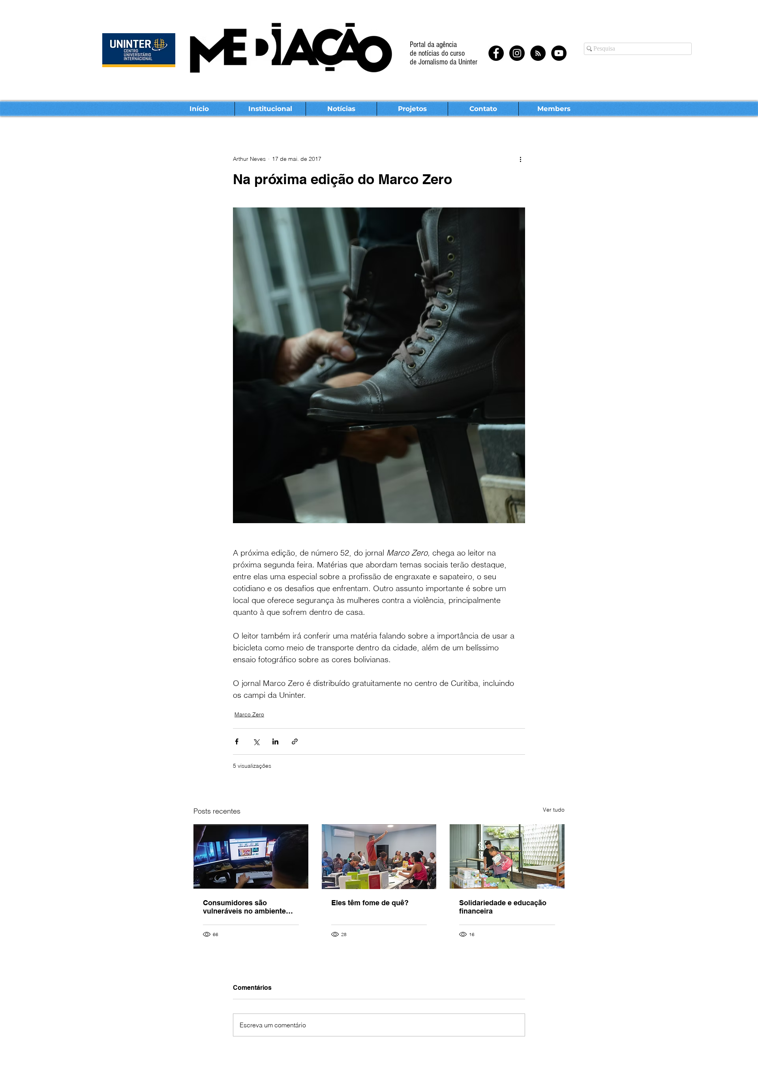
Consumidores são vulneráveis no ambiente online (244, 907)
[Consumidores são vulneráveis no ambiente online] (250, 856)
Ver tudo (554, 809)
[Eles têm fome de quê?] (379, 856)
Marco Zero (249, 714)
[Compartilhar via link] (294, 741)
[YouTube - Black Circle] (559, 53)
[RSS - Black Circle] (538, 53)
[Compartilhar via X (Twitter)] (256, 741)
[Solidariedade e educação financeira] (507, 856)
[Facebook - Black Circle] (496, 53)
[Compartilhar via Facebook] (236, 741)
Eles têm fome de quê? (370, 903)
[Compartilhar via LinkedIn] (275, 741)
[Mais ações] (520, 159)
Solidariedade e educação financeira (502, 907)
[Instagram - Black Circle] (517, 53)
